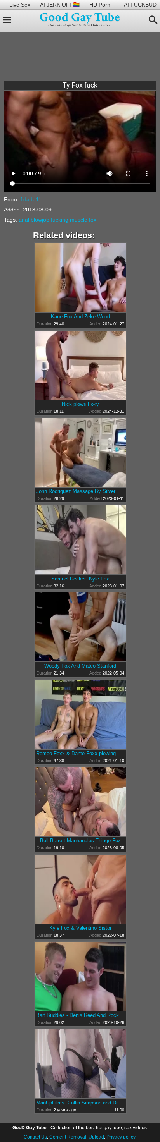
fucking (59, 219)
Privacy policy (120, 1137)
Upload (96, 1137)
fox (92, 219)
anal (24, 219)
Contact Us (35, 1137)
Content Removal (67, 1137)
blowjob (40, 219)
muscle (78, 219)
